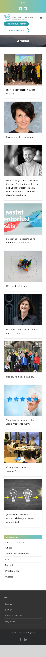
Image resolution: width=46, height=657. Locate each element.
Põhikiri (8, 610)
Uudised (9, 577)
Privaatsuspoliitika (13, 615)
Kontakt (9, 604)
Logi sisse (10, 621)
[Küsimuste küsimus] (23, 266)
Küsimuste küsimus (16, 286)
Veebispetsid (30, 633)
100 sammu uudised (15, 542)
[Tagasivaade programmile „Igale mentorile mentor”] (23, 400)
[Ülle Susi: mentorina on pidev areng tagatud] (23, 309)
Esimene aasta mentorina (19, 137)
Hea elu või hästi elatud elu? (20, 377)
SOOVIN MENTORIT (16, 30)
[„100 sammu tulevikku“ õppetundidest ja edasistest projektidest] (23, 494)
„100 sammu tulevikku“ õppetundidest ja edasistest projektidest (20, 518)
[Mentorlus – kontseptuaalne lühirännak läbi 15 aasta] (23, 219)
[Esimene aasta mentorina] (23, 117)
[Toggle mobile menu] (41, 18)
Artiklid (8, 548)
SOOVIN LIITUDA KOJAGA (16, 24)
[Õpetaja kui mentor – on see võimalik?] (23, 447)
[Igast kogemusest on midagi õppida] (23, 69)
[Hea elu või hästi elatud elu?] (23, 356)
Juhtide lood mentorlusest (18, 553)
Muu (7, 559)
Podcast (9, 565)
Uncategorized (12, 571)
